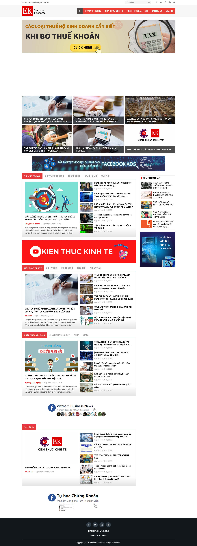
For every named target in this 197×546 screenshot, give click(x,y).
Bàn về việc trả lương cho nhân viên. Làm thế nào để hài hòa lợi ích (112, 364)
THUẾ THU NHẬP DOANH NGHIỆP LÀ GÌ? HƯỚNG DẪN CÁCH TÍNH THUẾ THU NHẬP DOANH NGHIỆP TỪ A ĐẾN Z (95, 120)
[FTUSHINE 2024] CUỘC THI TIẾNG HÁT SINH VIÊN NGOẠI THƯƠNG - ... (111, 354)
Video (86, 335)
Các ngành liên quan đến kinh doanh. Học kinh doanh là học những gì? (112, 477)
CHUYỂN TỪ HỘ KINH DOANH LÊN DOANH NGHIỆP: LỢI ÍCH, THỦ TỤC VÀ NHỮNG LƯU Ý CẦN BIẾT (45, 120)
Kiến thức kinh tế (114, 11)
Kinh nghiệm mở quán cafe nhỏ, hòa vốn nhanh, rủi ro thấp (111, 375)
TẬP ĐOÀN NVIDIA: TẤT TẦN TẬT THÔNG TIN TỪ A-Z (112, 226)
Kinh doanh (67, 268)
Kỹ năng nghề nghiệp (59, 335)
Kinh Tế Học (51, 268)
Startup (105, 176)
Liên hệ (169, 11)
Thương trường (93, 11)
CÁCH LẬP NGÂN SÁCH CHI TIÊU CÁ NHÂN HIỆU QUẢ (96, 149)
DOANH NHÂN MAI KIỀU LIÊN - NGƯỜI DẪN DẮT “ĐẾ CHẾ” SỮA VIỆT (112, 184)
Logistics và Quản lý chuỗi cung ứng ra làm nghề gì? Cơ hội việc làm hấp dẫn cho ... (113, 435)
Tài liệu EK (157, 11)
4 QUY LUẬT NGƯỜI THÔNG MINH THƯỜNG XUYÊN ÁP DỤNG (162, 185)
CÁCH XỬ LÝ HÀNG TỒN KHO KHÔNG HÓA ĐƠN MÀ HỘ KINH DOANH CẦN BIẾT (149, 120)
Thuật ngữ (95, 268)
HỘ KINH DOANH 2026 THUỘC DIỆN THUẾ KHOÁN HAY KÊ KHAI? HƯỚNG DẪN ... (112, 318)
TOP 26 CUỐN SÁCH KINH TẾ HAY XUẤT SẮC (111, 456)
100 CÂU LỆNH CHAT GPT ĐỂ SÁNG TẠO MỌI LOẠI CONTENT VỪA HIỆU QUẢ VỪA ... (112, 343)
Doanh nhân (91, 176)
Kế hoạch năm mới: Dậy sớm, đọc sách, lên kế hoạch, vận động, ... (163, 224)
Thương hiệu (74, 176)
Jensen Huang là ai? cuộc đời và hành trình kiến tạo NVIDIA (113, 216)
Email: (35, 2)
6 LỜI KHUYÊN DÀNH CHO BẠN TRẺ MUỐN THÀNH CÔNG (162, 214)
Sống (76, 335)
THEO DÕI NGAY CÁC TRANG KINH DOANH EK (149, 149)
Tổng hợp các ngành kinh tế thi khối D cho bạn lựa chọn (112, 467)
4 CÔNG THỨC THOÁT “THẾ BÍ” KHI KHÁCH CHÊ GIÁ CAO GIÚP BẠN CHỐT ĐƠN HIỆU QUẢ (50, 377)
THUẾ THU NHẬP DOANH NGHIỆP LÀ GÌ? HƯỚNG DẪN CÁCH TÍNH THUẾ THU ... (112, 276)
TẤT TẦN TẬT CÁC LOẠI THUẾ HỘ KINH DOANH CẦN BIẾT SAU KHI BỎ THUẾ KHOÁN (47, 149)
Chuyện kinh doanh (54, 176)
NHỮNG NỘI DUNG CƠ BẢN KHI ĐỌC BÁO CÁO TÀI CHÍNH (163, 195)
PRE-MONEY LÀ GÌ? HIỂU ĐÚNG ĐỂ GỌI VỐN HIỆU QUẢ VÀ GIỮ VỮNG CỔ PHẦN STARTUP (113, 205)
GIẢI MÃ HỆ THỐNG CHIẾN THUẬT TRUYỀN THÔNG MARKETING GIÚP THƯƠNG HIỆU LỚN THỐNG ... (50, 218)
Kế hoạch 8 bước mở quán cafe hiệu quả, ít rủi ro (112, 385)
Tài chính (81, 268)
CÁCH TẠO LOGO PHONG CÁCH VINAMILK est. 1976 (112, 446)
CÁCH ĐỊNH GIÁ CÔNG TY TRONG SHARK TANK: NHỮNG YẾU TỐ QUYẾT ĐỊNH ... (112, 195)
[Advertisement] (98, 76)
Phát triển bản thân (137, 11)
